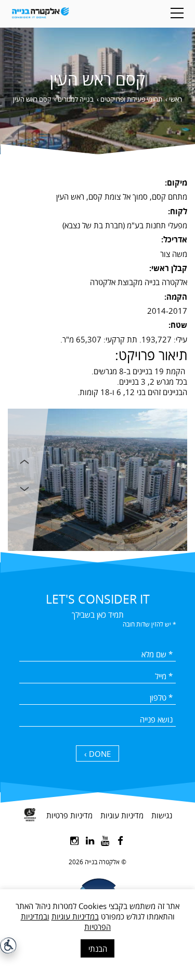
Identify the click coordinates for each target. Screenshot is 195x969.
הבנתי (97, 948)
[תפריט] (177, 13)
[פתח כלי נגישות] (8, 945)
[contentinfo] (97, 882)
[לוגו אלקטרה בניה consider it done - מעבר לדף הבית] (40, 13)
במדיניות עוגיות (75, 916)
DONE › (97, 754)
